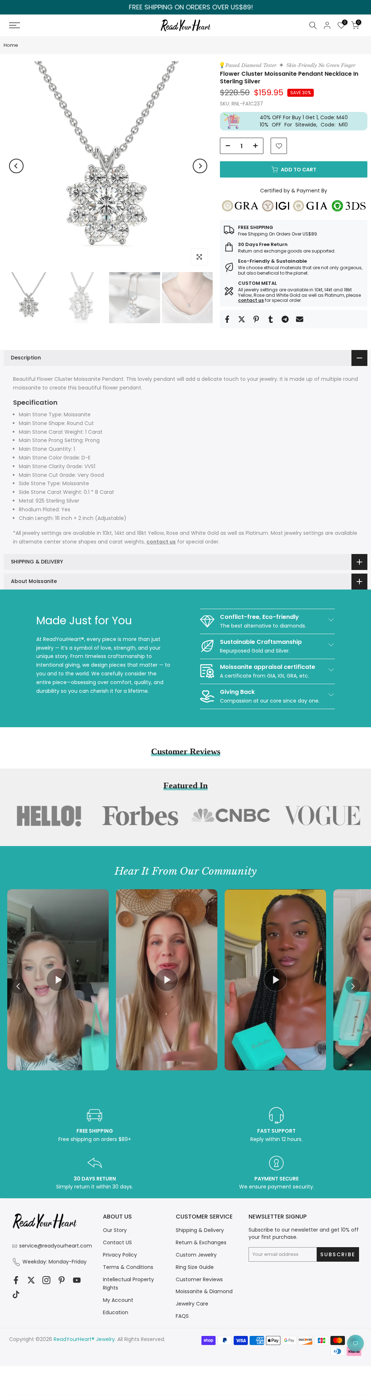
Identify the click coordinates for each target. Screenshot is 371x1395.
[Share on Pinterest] (256, 319)
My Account (118, 1300)
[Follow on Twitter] (31, 1280)
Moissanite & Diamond (204, 1291)
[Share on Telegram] (285, 319)
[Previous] (16, 166)
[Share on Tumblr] (270, 319)
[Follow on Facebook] (16, 1280)
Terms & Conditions (128, 1267)
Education (115, 1312)
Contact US (117, 1242)
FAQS (182, 1316)
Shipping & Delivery (200, 1230)
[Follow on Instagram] (46, 1280)
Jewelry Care (192, 1303)
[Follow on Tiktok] (16, 1294)
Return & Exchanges (201, 1242)
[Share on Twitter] (241, 319)
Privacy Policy (120, 1254)
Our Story (115, 1230)
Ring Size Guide (195, 1267)
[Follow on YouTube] (77, 1280)
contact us (251, 300)
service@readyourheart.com (55, 1245)
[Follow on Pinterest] (62, 1280)
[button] (353, 986)
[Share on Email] (299, 319)
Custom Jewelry (196, 1254)
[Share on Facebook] (227, 319)
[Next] (200, 166)
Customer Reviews (199, 1279)
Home (11, 45)
